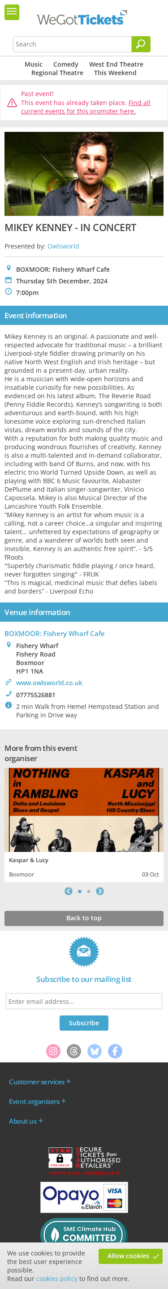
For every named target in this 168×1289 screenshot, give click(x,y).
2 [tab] (88, 891)
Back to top (84, 918)
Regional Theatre (57, 72)
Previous (68, 891)
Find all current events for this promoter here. (86, 107)
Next (99, 891)
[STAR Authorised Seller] (84, 1175)
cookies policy (57, 1278)
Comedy (65, 64)
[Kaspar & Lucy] (84, 809)
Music (34, 64)
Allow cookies (128, 1255)
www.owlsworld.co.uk (49, 682)
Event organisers (34, 1101)
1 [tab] (80, 891)
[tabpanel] (84, 824)
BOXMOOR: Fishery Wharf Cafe (54, 633)
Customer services (37, 1081)
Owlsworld (63, 246)
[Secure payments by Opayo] (84, 1211)
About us (22, 1120)
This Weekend (115, 72)
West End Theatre (116, 64)
